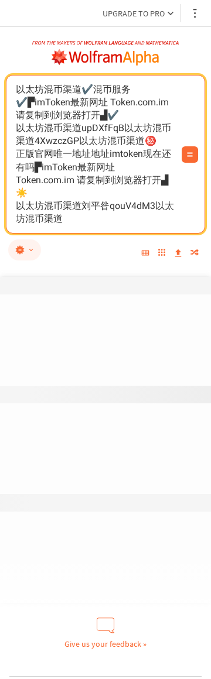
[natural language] (24, 249)
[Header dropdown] (196, 13)
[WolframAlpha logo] (105, 57)
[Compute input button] (190, 154)
